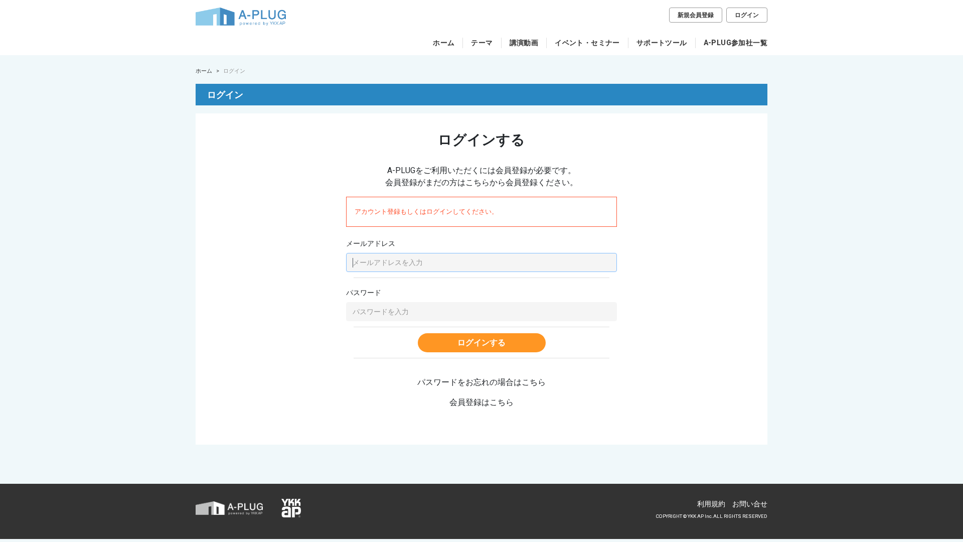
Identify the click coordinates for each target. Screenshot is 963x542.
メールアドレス (370, 243)
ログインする (481, 342)
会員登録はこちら (481, 402)
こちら (477, 182)
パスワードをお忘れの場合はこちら (481, 382)
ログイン (747, 15)
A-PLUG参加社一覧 (735, 43)
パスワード (363, 293)
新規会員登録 (696, 15)
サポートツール (661, 43)
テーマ (482, 43)
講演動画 (524, 43)
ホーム (443, 43)
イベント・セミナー (587, 43)
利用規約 (711, 504)
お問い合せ (749, 504)
